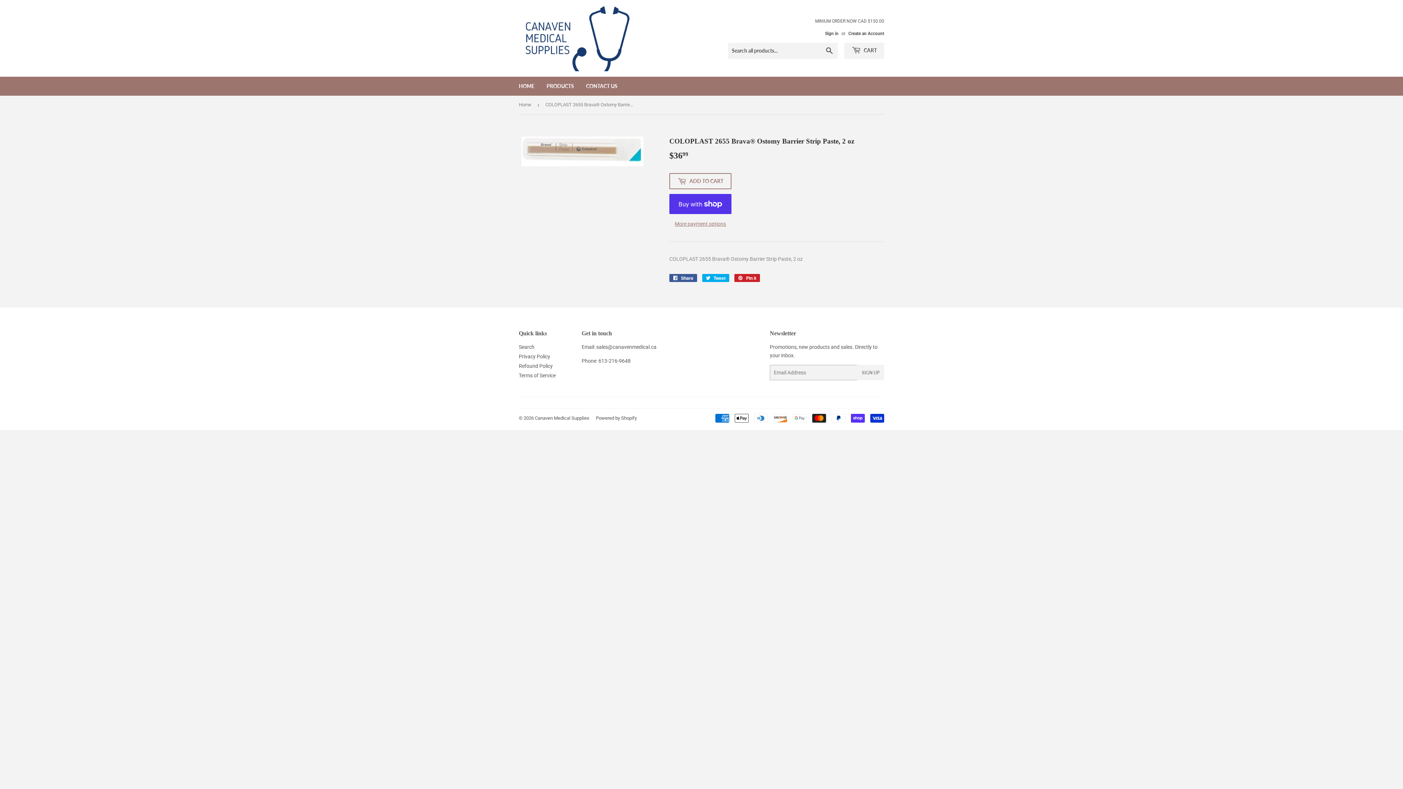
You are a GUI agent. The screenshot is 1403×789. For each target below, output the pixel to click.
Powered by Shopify (616, 418)
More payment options (700, 224)
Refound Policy (536, 366)
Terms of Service (537, 375)
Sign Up (870, 373)
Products (560, 86)
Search (527, 347)
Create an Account (866, 33)
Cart (870, 50)
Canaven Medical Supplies (562, 418)
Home (527, 86)
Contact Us (601, 86)
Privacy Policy (534, 356)
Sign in (832, 33)
